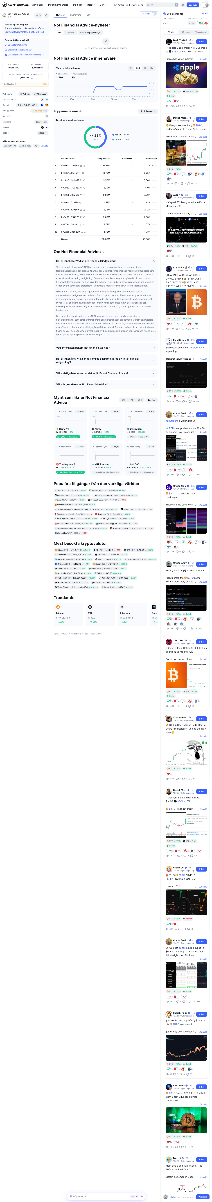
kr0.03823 (118, 583)
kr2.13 (141, 564)
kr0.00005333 (76, 583)
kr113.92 (73, 569)
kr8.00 (109, 578)
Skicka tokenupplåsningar (20, 50)
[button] (103, 5)
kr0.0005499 (77, 592)
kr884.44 (112, 559)
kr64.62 (108, 555)
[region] (72, 5)
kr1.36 (71, 573)
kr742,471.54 (73, 555)
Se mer (205, 13)
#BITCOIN (177, 282)
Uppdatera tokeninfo (17, 45)
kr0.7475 (72, 587)
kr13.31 (140, 555)
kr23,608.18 (74, 559)
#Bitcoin (183, 947)
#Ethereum (196, 347)
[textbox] (184, 1197)
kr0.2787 (118, 592)
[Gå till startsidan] (15, 5)
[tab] (59, 33)
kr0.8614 (74, 578)
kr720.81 (74, 564)
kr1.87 (107, 587)
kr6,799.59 (111, 569)
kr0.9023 (109, 564)
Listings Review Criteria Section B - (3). (25, 32)
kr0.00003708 (108, 573)
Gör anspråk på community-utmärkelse (26, 55)
